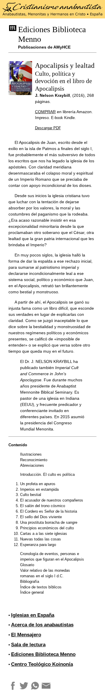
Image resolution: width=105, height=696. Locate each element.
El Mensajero (26, 635)
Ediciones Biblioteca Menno (43, 654)
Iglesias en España (32, 615)
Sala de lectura (28, 644)
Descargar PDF (48, 128)
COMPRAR (45, 111)
